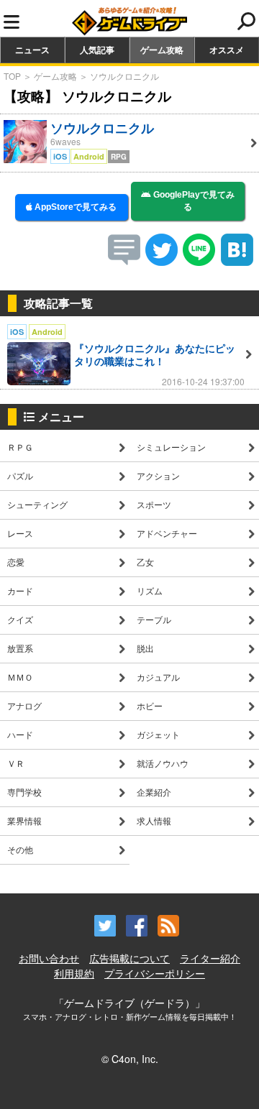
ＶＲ (15, 763)
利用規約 (74, 973)
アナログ (24, 705)
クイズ (20, 619)
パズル (20, 475)
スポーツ (154, 504)
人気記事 (97, 49)
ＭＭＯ (20, 677)
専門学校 (24, 792)
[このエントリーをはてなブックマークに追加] (237, 261)
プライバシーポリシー (154, 973)
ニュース (32, 49)
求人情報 (154, 820)
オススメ (226, 49)
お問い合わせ (49, 958)
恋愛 (15, 562)
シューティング (37, 504)
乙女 (145, 562)
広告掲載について (129, 958)
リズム (150, 590)
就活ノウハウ (162, 763)
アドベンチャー (167, 533)
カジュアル (158, 677)
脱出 (145, 648)
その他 (20, 849)
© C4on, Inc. (129, 1059)
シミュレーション (171, 447)
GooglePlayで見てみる (193, 201)
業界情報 (24, 820)
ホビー (150, 705)
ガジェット (158, 734)
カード (20, 590)
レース (20, 533)
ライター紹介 (210, 958)
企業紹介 (154, 792)
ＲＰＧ (20, 447)
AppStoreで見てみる (74, 207)
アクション (158, 475)
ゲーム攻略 (161, 49)
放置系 (20, 648)
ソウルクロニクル (124, 76)
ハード (20, 734)
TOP (12, 76)
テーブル (154, 619)
